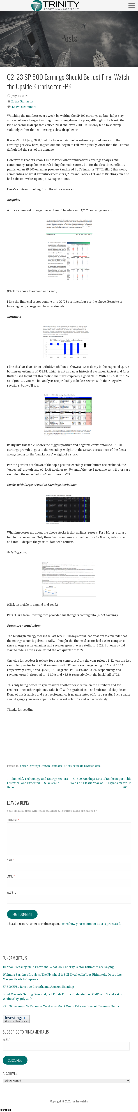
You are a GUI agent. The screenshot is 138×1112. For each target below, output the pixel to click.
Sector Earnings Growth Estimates (41, 765)
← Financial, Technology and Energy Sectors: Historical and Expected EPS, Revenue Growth (37, 783)
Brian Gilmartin (22, 101)
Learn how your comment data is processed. (90, 923)
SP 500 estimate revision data (82, 765)
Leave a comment (24, 107)
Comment (13, 820)
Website (11, 892)
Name (10, 860)
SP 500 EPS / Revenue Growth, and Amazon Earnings (38, 986)
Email (11, 876)
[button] (133, 5)
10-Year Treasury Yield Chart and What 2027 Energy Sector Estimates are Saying (58, 967)
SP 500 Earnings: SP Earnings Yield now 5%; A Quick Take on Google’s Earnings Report (62, 1006)
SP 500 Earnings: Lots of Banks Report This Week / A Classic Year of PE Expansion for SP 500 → (100, 783)
